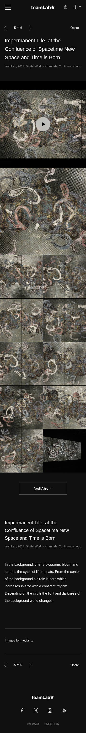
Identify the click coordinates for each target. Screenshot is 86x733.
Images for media (17, 640)
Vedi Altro (41, 488)
